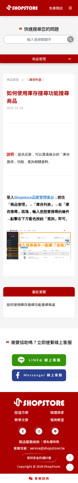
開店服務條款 (29, 441)
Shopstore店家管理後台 (34, 197)
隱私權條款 (51, 441)
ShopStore (52, 466)
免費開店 (56, 8)
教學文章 (21, 419)
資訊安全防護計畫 (39, 458)
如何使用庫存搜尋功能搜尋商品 (31, 304)
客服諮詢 (42, 478)
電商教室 (57, 419)
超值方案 (21, 412)
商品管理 (39, 58)
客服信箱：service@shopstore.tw (39, 448)
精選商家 (57, 412)
